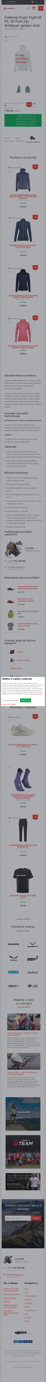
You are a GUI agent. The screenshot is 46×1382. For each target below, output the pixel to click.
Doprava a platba (9, 1298)
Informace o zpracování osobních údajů (11, 1313)
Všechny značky (23, 931)
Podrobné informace (35, 694)
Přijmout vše (25, 700)
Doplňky (28, 1317)
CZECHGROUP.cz (26, 1367)
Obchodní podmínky (11, 1294)
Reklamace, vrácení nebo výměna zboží (11, 1290)
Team (27, 1321)
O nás (27, 1292)
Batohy (27, 1307)
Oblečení (28, 1300)
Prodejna (28, 1303)
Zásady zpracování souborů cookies (10, 1306)
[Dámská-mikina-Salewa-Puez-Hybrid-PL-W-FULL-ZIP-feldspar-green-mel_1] (18, 89)
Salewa (17, 138)
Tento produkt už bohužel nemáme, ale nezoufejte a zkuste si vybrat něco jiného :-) (26, 120)
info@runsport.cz (16, 567)
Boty (26, 1289)
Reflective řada (31, 1296)
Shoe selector (30, 1310)
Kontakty (6, 1302)
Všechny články (24, 1007)
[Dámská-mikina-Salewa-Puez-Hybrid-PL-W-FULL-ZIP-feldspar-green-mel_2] (27, 89)
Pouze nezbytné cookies (10, 700)
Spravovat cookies (9, 704)
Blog (26, 1314)
